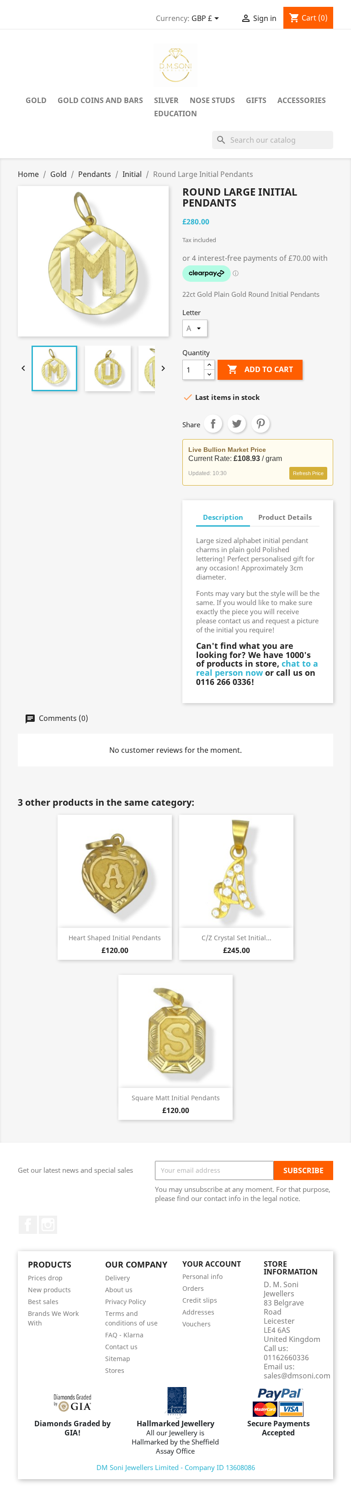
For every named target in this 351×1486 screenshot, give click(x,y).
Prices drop (45, 1278)
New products (49, 1289)
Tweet (237, 423)
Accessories (301, 100)
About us (119, 1289)
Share (213, 423)
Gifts (256, 100)
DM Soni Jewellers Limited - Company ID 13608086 (175, 1467)
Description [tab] (223, 517)
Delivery (117, 1278)
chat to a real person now (257, 668)
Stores (114, 1370)
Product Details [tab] (285, 517)
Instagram (48, 1225)
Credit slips (199, 1300)
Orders (193, 1288)
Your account (211, 1264)
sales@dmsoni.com (297, 1376)
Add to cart (260, 369)
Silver (166, 100)
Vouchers (196, 1324)
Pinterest (260, 423)
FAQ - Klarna (124, 1335)
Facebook (28, 1225)
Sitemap (117, 1358)
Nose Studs (212, 100)
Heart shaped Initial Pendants (115, 937)
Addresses (198, 1312)
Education (175, 114)
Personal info (202, 1276)
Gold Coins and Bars (100, 100)
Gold (36, 100)
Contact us (121, 1346)
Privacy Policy (125, 1301)
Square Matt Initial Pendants (176, 1097)
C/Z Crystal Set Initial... (236, 937)
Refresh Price (308, 473)
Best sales (43, 1301)
